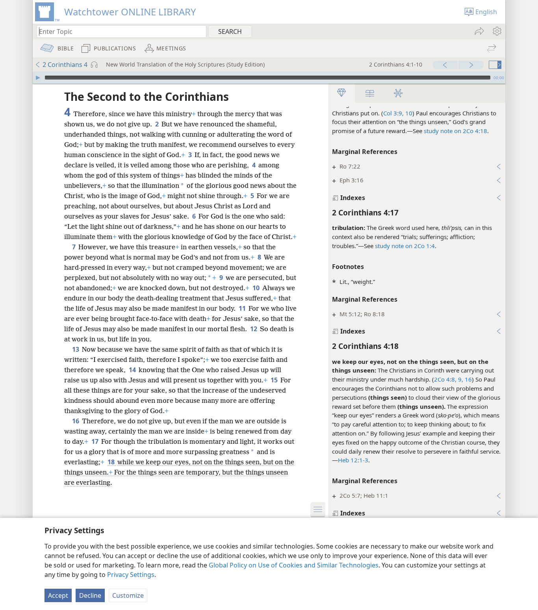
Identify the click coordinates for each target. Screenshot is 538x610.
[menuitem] (496, 31)
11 (243, 308)
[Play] (38, 77)
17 (95, 441)
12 (254, 328)
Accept (58, 595)
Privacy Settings (130, 574)
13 (76, 349)
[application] (269, 77)
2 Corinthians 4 (65, 64)
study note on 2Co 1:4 (405, 246)
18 (112, 462)
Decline (90, 595)
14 (133, 369)
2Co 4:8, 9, (448, 379)
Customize (128, 595)
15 (275, 380)
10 (256, 288)
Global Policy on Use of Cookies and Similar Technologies (293, 565)
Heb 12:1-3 (353, 460)
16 (467, 379)
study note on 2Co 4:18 (455, 131)
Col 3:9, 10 (397, 113)
